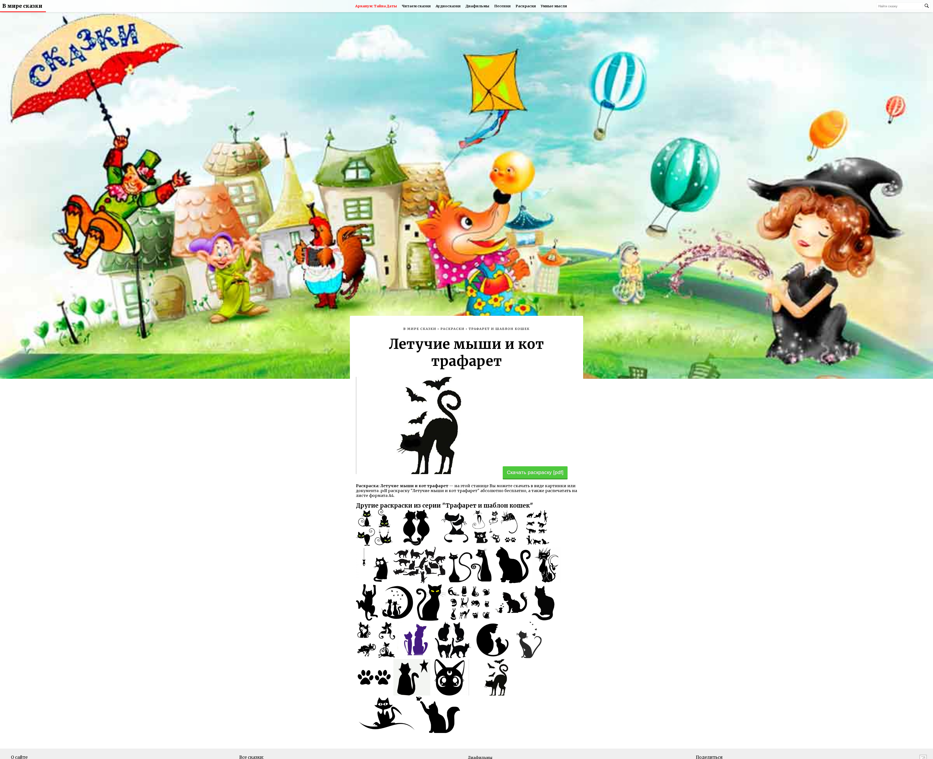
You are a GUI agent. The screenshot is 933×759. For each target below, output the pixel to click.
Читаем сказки (416, 6)
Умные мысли (554, 6)
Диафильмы (477, 6)
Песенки (502, 6)
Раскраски (526, 6)
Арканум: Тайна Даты (376, 6)
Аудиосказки (448, 6)
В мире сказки (22, 6)
